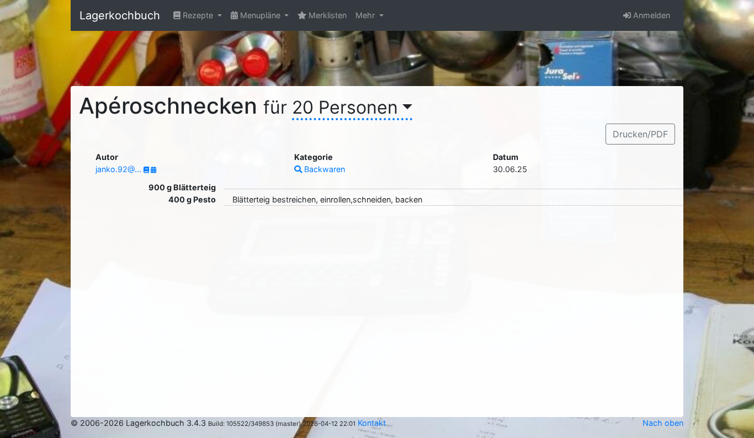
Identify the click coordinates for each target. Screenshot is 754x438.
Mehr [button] (366, 15)
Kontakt (372, 423)
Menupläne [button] (260, 15)
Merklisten (326, 15)
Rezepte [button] (197, 15)
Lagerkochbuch (119, 15)
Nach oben (663, 423)
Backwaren (323, 169)
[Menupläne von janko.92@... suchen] (153, 170)
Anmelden (650, 15)
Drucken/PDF (640, 134)
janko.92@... (119, 169)
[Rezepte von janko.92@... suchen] (147, 170)
